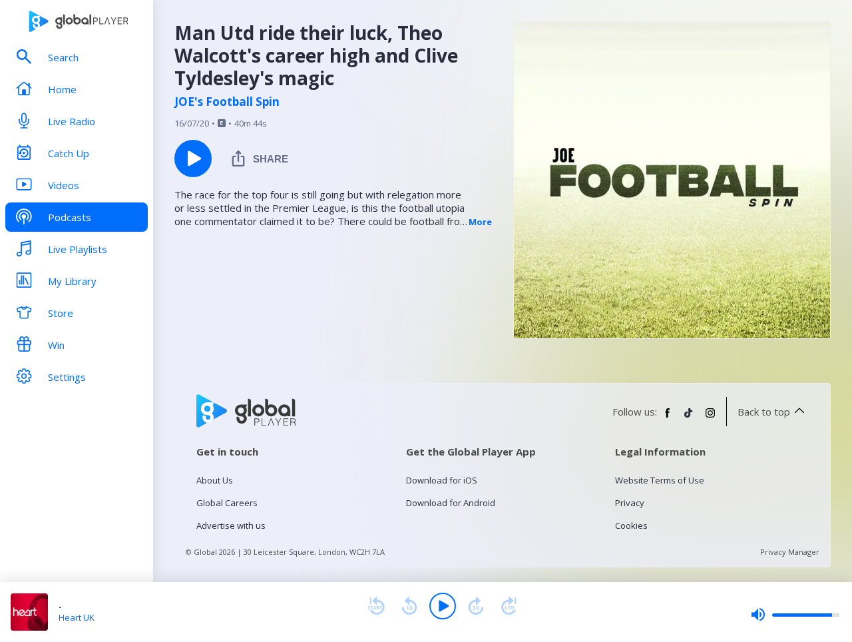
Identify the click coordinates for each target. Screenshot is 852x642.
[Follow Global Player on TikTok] (689, 418)
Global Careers (227, 503)
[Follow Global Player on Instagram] (710, 418)
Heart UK (77, 617)
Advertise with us (231, 525)
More (480, 222)
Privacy (629, 503)
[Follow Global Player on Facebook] (667, 418)
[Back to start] (376, 606)
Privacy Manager (789, 551)
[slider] (794, 614)
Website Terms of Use (659, 480)
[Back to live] (509, 606)
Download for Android (450, 503)
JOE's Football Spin (227, 102)
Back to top (764, 411)
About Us (214, 480)
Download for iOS (441, 480)
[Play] (442, 606)
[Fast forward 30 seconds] (476, 606)
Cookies (631, 525)
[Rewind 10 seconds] (409, 606)
